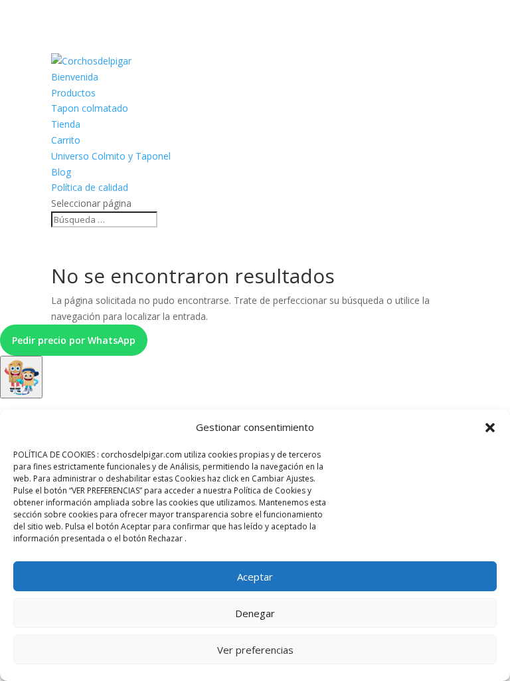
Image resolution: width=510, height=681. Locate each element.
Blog (61, 172)
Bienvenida (74, 76)
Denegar (255, 613)
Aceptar (255, 576)
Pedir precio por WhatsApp (73, 340)
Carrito (65, 140)
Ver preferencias (255, 649)
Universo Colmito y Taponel (111, 156)
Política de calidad (89, 187)
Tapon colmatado (89, 108)
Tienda (65, 124)
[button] (490, 427)
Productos (73, 92)
